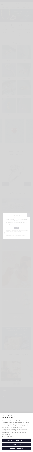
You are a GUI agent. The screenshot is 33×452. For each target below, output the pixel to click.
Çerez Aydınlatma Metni (8, 436)
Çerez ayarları (16, 448)
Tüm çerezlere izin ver (16, 440)
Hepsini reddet (16, 444)
